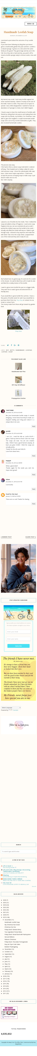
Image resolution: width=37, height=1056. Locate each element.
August (7, 956)
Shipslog (6, 875)
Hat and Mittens (9, 937)
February (7, 971)
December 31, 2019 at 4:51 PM (14, 482)
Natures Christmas (10, 939)
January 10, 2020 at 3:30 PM (13, 496)
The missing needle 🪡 (9, 867)
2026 (4, 900)
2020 (4, 915)
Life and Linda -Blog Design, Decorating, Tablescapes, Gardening (17, 870)
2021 (4, 912)
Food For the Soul (12, 494)
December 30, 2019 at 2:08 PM (14, 463)
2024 (4, 905)
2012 (4, 991)
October (7, 952)
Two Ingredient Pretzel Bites (13, 932)
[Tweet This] (7, 345)
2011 (4, 993)
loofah (29, 350)
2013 (4, 988)
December (8, 920)
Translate (15, 710)
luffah (4, 352)
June (6, 961)
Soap (11, 352)
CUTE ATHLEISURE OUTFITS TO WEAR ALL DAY (16, 884)
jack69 (8, 431)
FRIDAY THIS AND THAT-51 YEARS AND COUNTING (17, 880)
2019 (4, 917)
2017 (4, 979)
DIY (7, 350)
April (6, 966)
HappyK (8, 461)
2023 (4, 907)
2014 (4, 986)
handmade (20, 350)
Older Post (30, 537)
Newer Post (7, 537)
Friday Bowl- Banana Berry (13, 929)
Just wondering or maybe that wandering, (15, 877)
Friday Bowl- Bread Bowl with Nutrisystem (18, 934)
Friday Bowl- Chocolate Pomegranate (16, 942)
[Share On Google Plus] (14, 345)
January (7, 974)
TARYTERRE (10, 410)
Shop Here (18, 331)
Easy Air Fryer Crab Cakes (12, 944)
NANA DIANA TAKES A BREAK (12, 879)
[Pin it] (18, 345)
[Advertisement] (18, 758)
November (8, 949)
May (6, 964)
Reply (33, 426)
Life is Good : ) (8, 866)
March (7, 969)
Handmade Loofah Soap (12, 922)
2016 (4, 981)
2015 (4, 984)
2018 (4, 976)
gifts (12, 350)
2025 (4, 902)
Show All (34, 886)
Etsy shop (19, 300)
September (8, 954)
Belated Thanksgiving (11, 947)
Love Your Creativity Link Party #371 (13, 873)
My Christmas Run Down (12, 925)
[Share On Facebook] (11, 345)
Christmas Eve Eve (10, 927)
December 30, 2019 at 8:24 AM (14, 433)
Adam (8, 479)
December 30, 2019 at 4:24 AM (14, 412)
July (6, 959)
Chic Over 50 (7, 883)
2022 (4, 910)
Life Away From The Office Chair (15, 1042)
